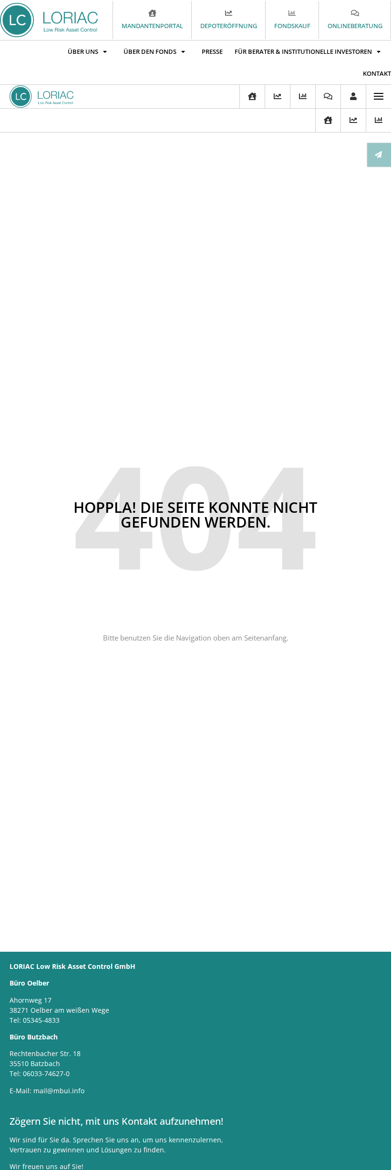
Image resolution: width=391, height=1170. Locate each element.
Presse (212, 51)
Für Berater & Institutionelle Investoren (303, 51)
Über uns (83, 51)
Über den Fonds (149, 51)
